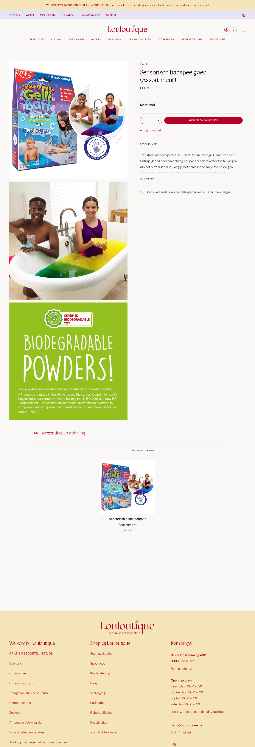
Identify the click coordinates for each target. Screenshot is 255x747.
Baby (93, 683)
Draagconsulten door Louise (29, 693)
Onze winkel (18, 673)
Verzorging (97, 693)
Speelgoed (97, 663)
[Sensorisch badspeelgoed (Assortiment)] (127, 487)
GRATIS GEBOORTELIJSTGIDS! (31, 653)
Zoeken (14, 712)
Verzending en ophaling (63, 432)
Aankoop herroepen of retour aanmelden (38, 742)
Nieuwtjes (68, 14)
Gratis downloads (90, 14)
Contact (111, 14)
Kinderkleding (100, 673)
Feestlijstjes (98, 722)
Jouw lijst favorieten (104, 732)
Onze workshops (21, 683)
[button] (36, 39)
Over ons (14, 14)
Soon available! (101, 653)
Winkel (30, 14)
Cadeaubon (98, 703)
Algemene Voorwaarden (26, 722)
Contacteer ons (20, 703)
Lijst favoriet (150, 130)
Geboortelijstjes (101, 712)
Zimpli (143, 64)
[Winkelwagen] (243, 29)
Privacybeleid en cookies (26, 732)
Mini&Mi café (48, 14)
